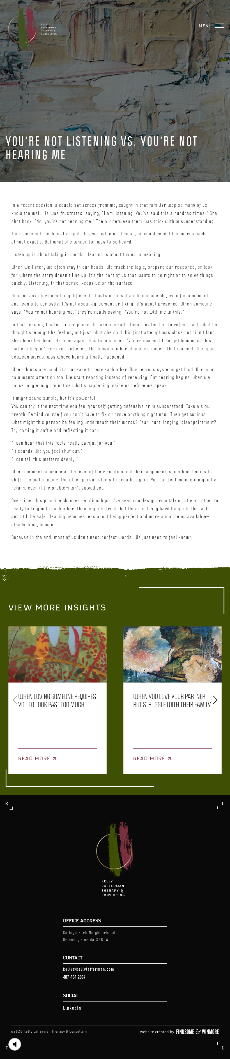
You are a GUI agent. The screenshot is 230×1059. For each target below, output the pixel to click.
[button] (215, 700)
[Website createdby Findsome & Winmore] (179, 1032)
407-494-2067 (74, 977)
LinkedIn (72, 1008)
